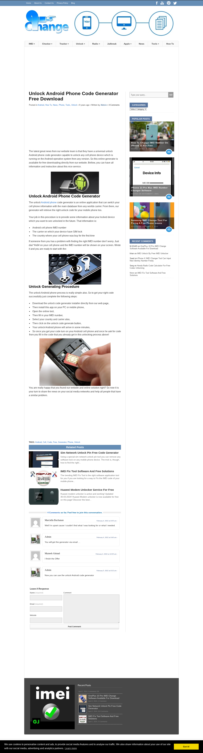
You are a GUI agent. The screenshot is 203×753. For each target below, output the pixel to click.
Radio (96, 44)
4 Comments (114, 105)
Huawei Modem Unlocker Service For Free (87, 489)
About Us (38, 3)
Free (55, 442)
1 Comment (102, 701)
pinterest (168, 3)
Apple (128, 44)
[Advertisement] (54, 70)
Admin (104, 105)
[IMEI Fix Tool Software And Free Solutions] (82, 716)
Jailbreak (112, 44)
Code (49, 442)
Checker (47, 44)
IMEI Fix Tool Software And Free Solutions (87, 471)
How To (170, 44)
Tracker (64, 44)
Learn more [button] (71, 748)
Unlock (80, 44)
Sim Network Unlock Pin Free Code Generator (89, 452)
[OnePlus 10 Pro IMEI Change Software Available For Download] (82, 696)
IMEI (32, 44)
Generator (62, 442)
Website (33, 615)
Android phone (49, 202)
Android (41, 105)
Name (36, 593)
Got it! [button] (186, 746)
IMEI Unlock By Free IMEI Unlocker (152, 253)
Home (28, 3)
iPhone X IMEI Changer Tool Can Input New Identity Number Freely (150, 259)
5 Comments (102, 721)
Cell (44, 442)
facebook (157, 3)
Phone (61, 105)
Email (36, 604)
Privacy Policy (62, 3)
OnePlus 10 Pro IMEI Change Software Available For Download (148, 247)
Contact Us (49, 3)
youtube (162, 3)
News (141, 44)
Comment (67, 593)
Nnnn (132, 273)
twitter (175, 3)
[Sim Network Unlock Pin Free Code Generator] (82, 706)
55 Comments (103, 711)
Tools (155, 44)
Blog (73, 3)
